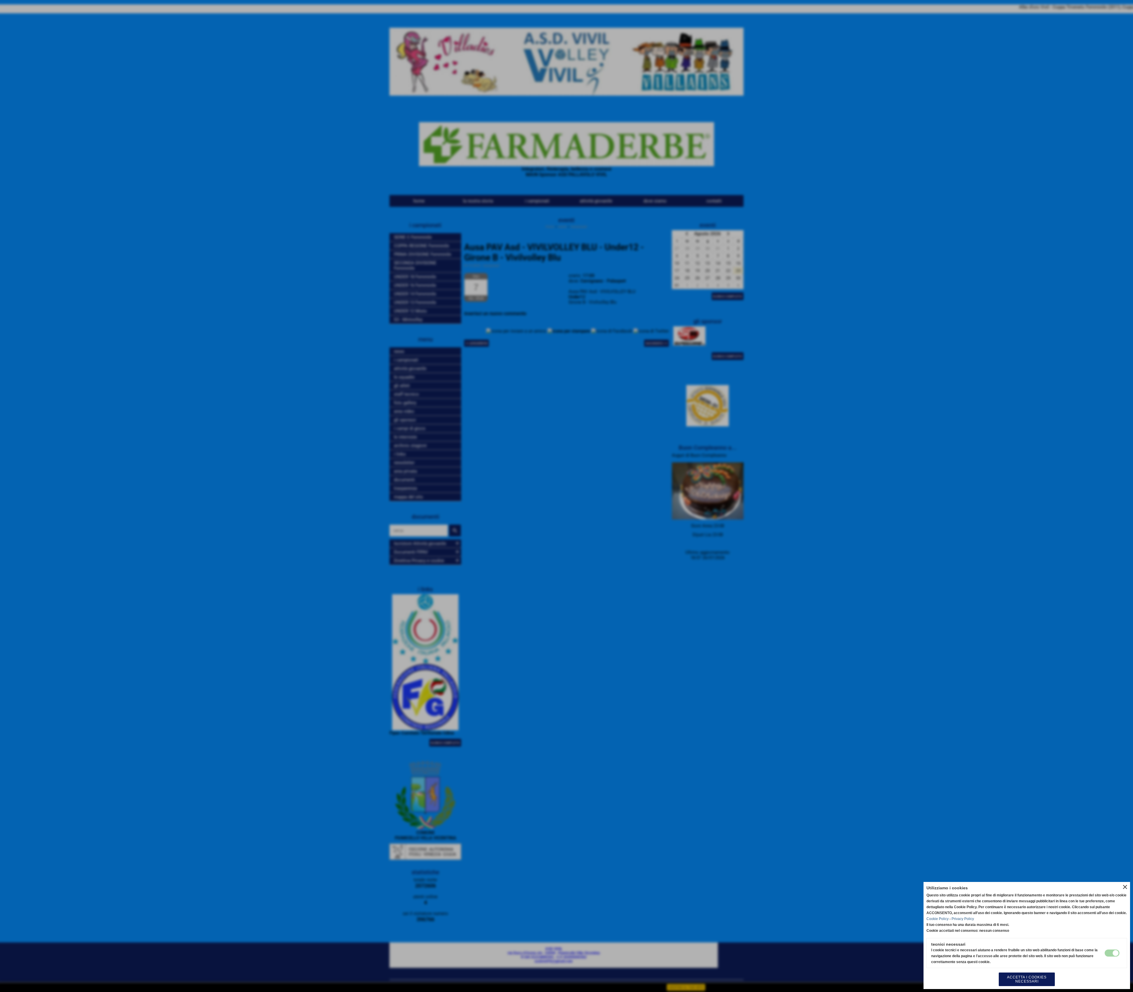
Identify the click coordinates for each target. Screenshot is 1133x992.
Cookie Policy (937, 919)
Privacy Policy (963, 919)
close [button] (1125, 886)
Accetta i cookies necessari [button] (1027, 979)
